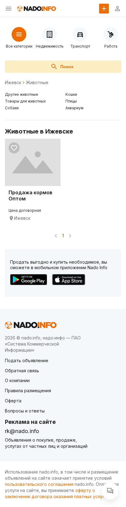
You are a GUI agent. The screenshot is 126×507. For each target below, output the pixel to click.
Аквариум (74, 108)
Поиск (66, 66)
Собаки (12, 108)
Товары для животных (25, 101)
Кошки (71, 94)
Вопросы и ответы (25, 410)
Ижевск (13, 82)
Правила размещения (28, 390)
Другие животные (21, 94)
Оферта (13, 400)
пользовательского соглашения (39, 484)
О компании (17, 380)
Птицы (71, 101)
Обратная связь (22, 370)
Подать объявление (26, 360)
